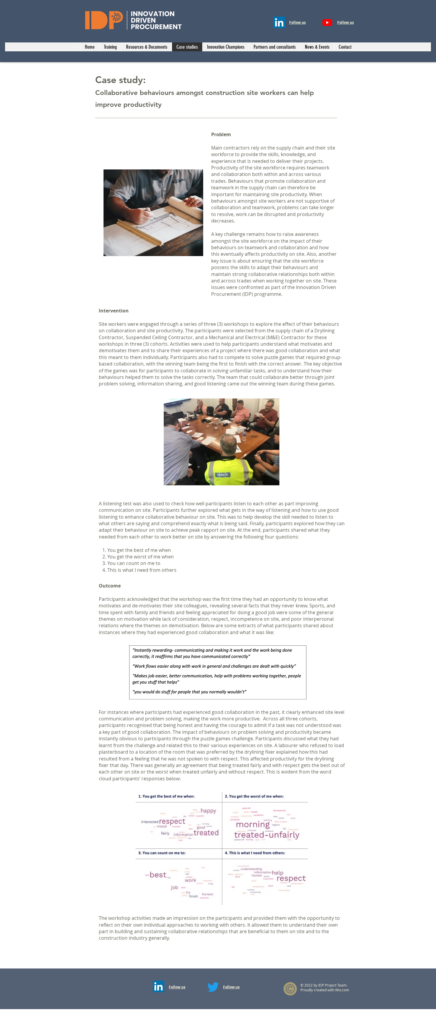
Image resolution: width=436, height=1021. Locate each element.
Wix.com (342, 989)
